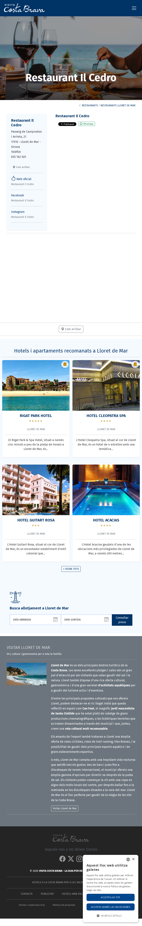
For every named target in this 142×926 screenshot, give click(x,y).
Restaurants (89, 105)
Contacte (27, 893)
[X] (71, 860)
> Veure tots (71, 569)
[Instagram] (79, 860)
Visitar (28, 647)
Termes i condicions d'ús (32, 905)
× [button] (133, 859)
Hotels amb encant (74, 893)
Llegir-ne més (94, 890)
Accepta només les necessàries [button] (110, 906)
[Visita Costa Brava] (23, 8)
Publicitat (47, 893)
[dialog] (110, 888)
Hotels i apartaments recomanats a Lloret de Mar (71, 351)
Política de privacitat (64, 905)
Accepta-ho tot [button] (110, 897)
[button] (111, 916)
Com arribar (22, 167)
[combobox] (128, 859)
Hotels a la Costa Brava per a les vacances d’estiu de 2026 (70, 882)
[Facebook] (62, 860)
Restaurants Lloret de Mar (118, 105)
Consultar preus (122, 620)
